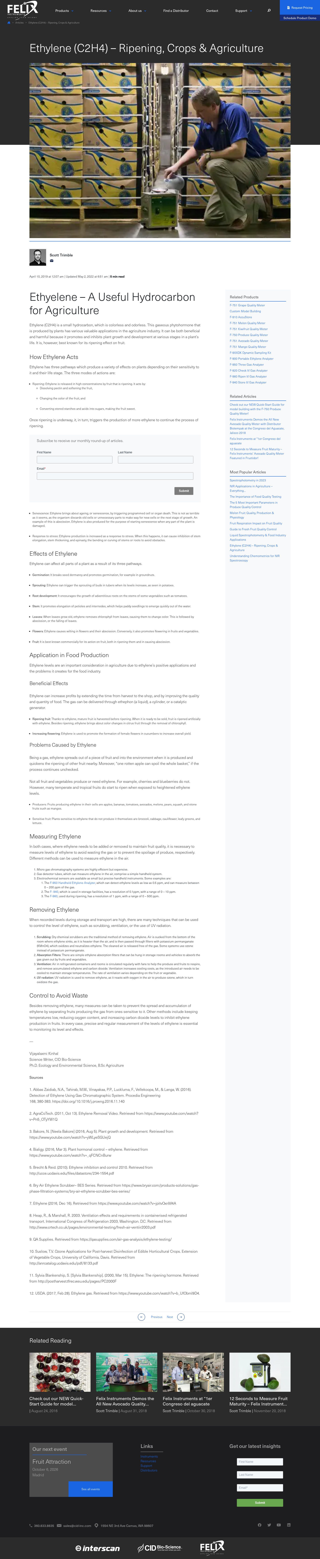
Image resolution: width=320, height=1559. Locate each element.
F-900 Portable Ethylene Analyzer (252, 358)
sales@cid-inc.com (77, 1525)
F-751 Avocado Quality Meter (249, 341)
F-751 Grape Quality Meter (247, 305)
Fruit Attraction (51, 1461)
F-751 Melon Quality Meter (247, 323)
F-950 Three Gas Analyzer (247, 364)
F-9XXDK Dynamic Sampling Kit (250, 353)
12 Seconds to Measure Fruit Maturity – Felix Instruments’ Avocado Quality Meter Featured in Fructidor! (257, 453)
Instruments (149, 1456)
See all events (90, 1489)
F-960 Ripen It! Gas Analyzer (248, 376)
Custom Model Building (245, 311)
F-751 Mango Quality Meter (248, 347)
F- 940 (54, 892)
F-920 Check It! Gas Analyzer (249, 370)
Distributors (149, 1470)
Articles (19, 22)
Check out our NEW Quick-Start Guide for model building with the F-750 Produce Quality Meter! (257, 409)
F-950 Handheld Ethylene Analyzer (72, 883)
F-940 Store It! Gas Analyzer (248, 382)
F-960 (54, 896)
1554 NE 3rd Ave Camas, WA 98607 (127, 1525)
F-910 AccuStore (241, 317)
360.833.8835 (44, 1525)
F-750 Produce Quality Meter (249, 335)
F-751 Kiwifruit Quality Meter (249, 329)
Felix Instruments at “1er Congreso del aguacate (255, 441)
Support (146, 1465)
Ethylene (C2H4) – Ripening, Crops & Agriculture (54, 22)
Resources (148, 1461)
